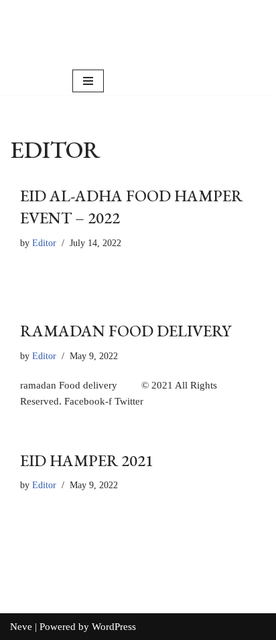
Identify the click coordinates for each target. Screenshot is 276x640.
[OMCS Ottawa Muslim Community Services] (164, 33)
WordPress (114, 626)
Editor (44, 243)
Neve (21, 626)
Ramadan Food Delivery (125, 330)
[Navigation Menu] (88, 81)
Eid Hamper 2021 (86, 460)
